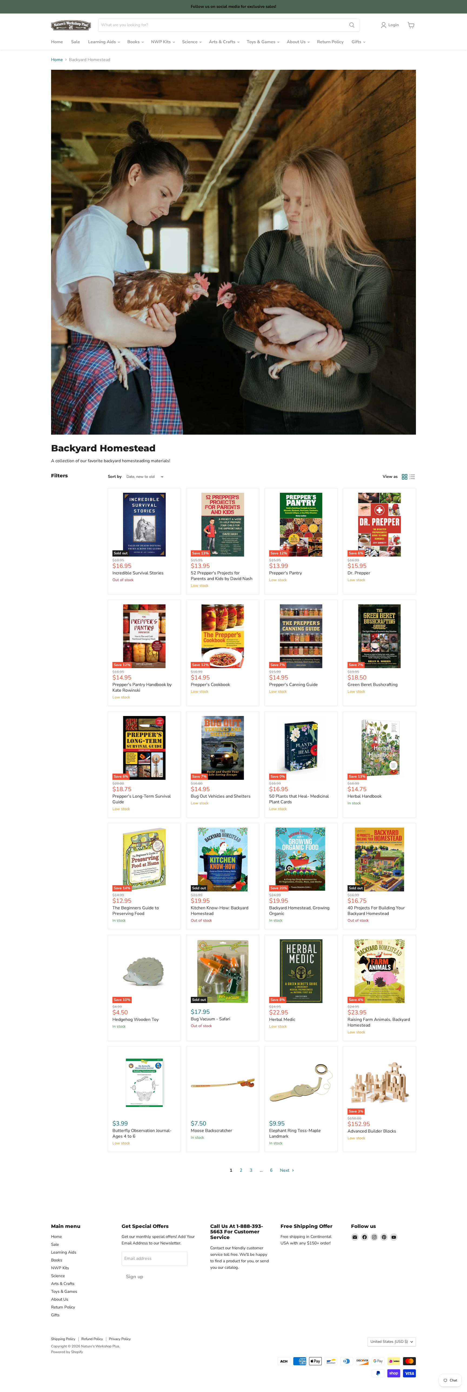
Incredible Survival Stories (138, 573)
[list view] (412, 477)
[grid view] (404, 477)
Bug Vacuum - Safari (210, 1019)
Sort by (115, 476)
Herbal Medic (282, 1020)
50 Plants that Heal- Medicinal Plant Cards (299, 799)
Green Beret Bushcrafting (373, 685)
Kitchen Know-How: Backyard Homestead (219, 911)
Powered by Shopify (67, 1352)
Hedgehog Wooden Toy (135, 1020)
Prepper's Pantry (285, 573)
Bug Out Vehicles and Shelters (221, 796)
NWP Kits (161, 42)
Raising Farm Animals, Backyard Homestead (379, 1022)
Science (190, 42)
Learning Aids (102, 42)
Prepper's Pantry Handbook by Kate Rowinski (142, 687)
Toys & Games (261, 42)
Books (134, 42)
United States (389, 1341)
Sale (75, 42)
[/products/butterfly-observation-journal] (144, 1083)
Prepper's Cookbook (210, 685)
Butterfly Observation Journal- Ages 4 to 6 (142, 1133)
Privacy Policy (120, 1339)
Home (57, 42)
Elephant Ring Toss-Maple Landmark (295, 1133)
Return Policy (330, 42)
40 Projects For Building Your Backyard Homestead (376, 911)
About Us (297, 42)
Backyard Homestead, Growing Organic (299, 911)
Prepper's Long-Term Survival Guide (141, 799)
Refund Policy (92, 1339)
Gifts (357, 42)
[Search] (352, 25)
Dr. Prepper (359, 573)
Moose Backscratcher (211, 1131)
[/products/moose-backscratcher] (223, 1083)
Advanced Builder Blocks (372, 1131)
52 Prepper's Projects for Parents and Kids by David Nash (221, 576)
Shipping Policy (63, 1339)
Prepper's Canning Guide (293, 685)
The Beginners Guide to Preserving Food (135, 911)
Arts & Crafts (222, 42)
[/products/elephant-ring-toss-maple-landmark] (301, 1083)
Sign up (134, 1276)
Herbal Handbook (365, 796)
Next (285, 1170)
